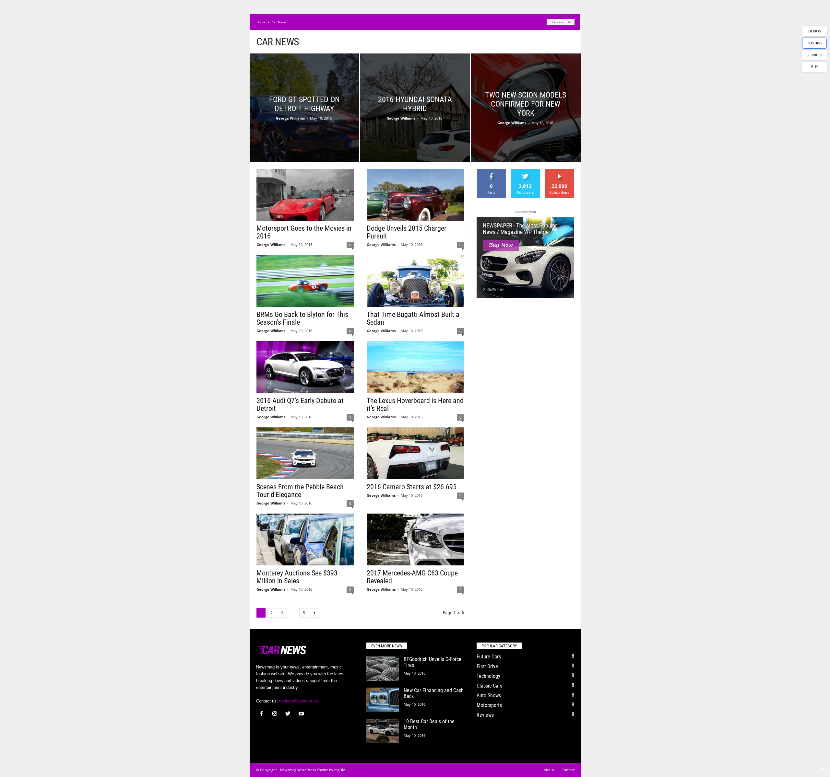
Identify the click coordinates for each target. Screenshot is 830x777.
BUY (814, 66)
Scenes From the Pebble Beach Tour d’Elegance (300, 491)
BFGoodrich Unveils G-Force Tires (432, 662)
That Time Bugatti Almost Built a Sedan (413, 318)
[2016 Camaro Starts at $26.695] (415, 453)
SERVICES (814, 54)
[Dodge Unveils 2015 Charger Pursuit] (415, 195)
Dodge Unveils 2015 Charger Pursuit (406, 232)
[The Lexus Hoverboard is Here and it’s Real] (415, 367)
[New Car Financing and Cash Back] (382, 700)
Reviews (485, 715)
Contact (568, 769)
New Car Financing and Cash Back (434, 693)
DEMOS (814, 31)
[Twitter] (289, 714)
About (549, 769)
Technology (488, 676)
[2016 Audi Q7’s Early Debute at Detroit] (305, 367)
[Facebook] (262, 714)
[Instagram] (276, 714)
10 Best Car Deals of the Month (429, 724)
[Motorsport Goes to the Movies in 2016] (305, 195)
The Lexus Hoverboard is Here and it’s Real (415, 404)
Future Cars (489, 657)
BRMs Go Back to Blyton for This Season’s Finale (302, 318)
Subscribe (559, 171)
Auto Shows (489, 695)
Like (491, 171)
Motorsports (489, 705)
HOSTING (814, 43)
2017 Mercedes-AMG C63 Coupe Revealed (412, 577)
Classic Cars (489, 686)
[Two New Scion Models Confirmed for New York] (526, 117)
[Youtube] (302, 714)
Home (261, 22)
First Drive (487, 666)
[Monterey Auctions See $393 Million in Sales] (305, 539)
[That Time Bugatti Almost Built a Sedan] (415, 281)
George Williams (290, 118)
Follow (525, 171)
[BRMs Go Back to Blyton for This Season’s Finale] (305, 281)
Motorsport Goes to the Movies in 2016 (303, 232)
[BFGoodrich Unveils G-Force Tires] (382, 668)
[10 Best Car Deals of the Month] (382, 731)
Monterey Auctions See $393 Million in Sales (297, 577)
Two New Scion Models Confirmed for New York (525, 104)
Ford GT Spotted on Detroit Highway (304, 104)
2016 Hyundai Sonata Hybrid (415, 104)
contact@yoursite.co (298, 701)
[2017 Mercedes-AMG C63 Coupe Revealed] (415, 539)
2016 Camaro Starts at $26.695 (411, 487)
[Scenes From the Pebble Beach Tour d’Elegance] (305, 453)
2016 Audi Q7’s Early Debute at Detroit (300, 404)
